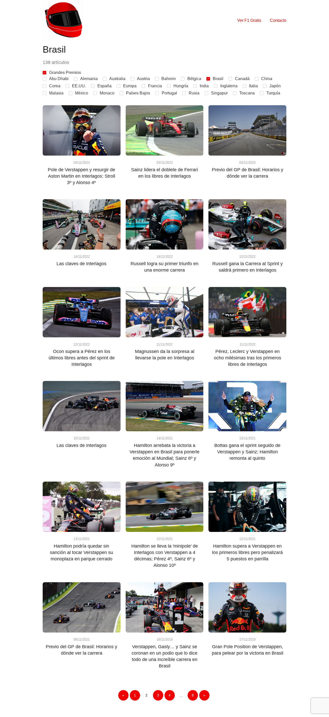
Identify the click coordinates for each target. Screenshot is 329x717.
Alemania (89, 79)
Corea (54, 86)
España (104, 86)
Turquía (273, 93)
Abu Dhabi (59, 79)
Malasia (56, 93)
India (204, 86)
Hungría (180, 86)
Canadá (242, 79)
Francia (155, 86)
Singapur (219, 93)
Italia (253, 86)
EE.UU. (79, 86)
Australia (117, 79)
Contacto (278, 20)
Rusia (194, 93)
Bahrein (168, 79)
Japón (275, 86)
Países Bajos (138, 93)
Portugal (169, 93)
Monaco (107, 93)
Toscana (247, 93)
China (266, 79)
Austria (143, 79)
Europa (129, 86)
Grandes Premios (65, 72)
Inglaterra (228, 86)
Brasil (218, 79)
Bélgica (194, 79)
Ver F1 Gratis (249, 20)
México (81, 93)
